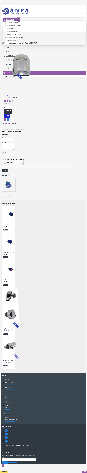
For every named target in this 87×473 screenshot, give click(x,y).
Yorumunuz (4, 142)
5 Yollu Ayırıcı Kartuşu (8, 252)
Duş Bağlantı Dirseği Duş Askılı (8, 360)
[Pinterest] (6, 441)
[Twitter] (6, 437)
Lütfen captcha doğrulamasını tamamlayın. (13, 159)
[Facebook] (6, 430)
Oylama (4, 152)
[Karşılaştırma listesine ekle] (8, 119)
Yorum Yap (13, 123)
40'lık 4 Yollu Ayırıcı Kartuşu (8, 224)
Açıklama (7, 123)
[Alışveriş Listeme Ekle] (5, 119)
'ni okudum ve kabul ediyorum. (18, 462)
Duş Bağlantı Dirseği (8, 329)
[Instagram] (6, 434)
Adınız (3, 137)
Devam (4, 170)
